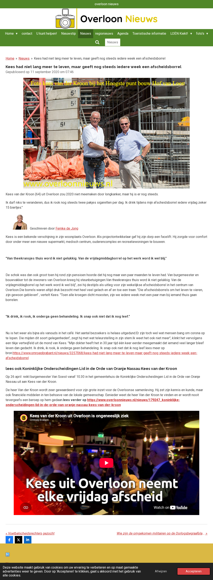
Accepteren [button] (194, 571)
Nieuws (24, 58)
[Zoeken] (97, 42)
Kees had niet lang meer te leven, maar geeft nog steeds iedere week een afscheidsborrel (99, 58)
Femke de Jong (67, 228)
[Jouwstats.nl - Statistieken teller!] (8, 555)
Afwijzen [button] (161, 571)
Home (10, 58)
